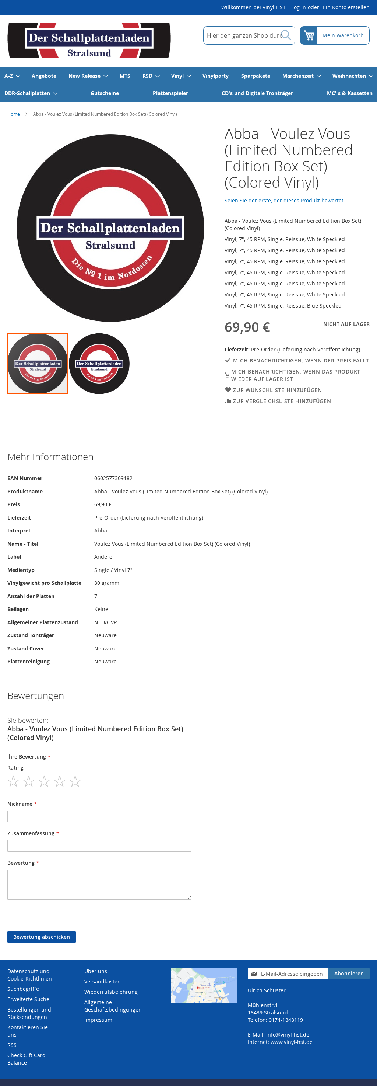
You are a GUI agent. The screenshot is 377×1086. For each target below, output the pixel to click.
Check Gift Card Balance (26, 1059)
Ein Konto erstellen (346, 7)
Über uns (95, 971)
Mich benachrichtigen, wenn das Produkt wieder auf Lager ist (295, 375)
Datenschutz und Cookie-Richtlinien (29, 975)
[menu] (188, 84)
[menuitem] (12, 75)
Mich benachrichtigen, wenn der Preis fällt (301, 360)
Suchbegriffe (23, 988)
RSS (12, 1044)
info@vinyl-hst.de (287, 1034)
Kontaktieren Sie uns (27, 1031)
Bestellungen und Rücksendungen (29, 1013)
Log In (298, 7)
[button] (99, 363)
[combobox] (249, 35)
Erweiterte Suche (28, 999)
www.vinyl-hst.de (292, 1041)
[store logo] (89, 40)
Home (13, 114)
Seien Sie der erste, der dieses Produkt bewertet (284, 200)
